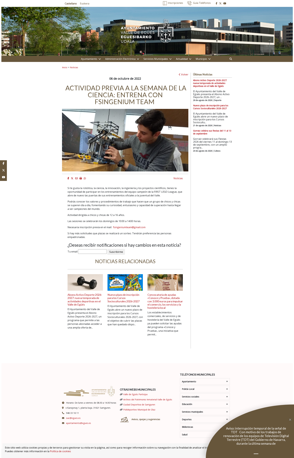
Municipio (201, 59)
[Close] (291, 420)
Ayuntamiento (89, 59)
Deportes (187, 419)
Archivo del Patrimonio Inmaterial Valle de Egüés (147, 399)
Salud (184, 434)
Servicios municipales (192, 411)
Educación (187, 404)
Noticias (74, 67)
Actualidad (182, 59)
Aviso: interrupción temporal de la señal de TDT (256, 430)
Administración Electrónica (120, 59)
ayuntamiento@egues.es (78, 423)
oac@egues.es (73, 418)
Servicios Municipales (155, 59)
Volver (184, 74)
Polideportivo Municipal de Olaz (139, 409)
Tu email (72, 251)
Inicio (64, 67)
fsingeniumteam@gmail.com (129, 227)
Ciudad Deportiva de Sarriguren (139, 404)
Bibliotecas (187, 426)
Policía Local (188, 389)
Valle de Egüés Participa (135, 394)
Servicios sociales (190, 396)
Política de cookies (60, 451)
